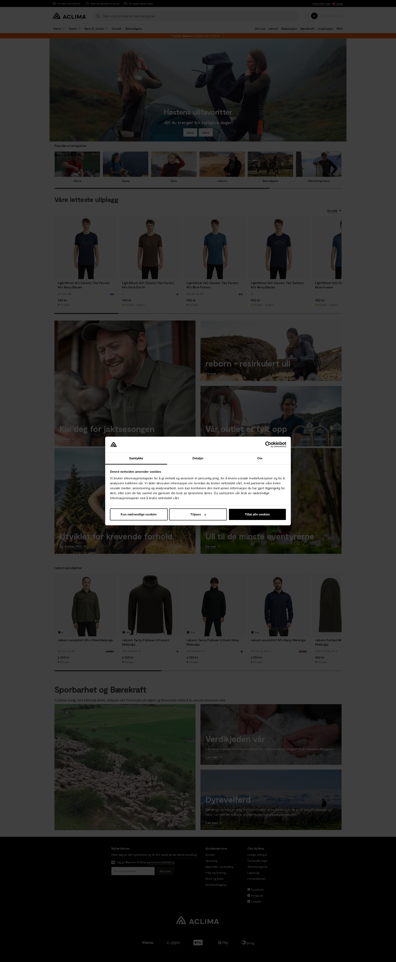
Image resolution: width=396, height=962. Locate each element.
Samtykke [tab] (136, 458)
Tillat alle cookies (257, 514)
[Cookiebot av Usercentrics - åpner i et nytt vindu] (268, 445)
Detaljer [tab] (198, 458)
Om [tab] (259, 458)
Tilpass (195, 514)
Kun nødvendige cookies (139, 514)
